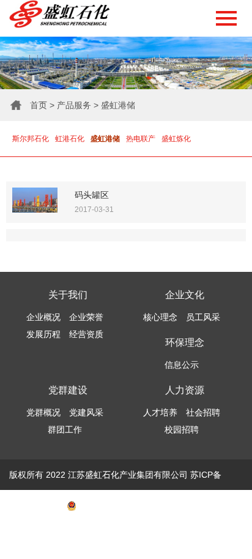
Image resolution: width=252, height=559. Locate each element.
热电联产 (140, 138)
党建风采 (86, 412)
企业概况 (43, 317)
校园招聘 (182, 429)
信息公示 (182, 365)
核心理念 (160, 317)
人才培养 (160, 412)
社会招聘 (203, 412)
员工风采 (203, 317)
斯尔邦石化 (30, 138)
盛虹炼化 (176, 138)
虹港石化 (69, 138)
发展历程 (43, 334)
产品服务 (74, 105)
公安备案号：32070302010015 (137, 505)
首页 (38, 105)
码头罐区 (92, 195)
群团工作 (65, 429)
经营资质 (86, 334)
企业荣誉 (86, 317)
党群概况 (43, 412)
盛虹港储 (118, 105)
